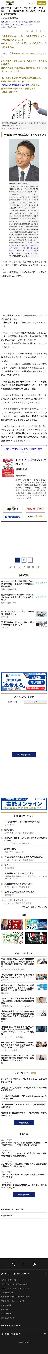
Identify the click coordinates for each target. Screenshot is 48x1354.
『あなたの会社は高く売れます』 (16, 84)
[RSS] (34, 1264)
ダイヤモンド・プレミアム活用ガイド (15, 1288)
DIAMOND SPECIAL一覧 (12, 1209)
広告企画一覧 (7, 1215)
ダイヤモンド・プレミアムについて (14, 1284)
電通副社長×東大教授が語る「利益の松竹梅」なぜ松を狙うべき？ (24, 1114)
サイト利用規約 (7, 1292)
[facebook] (24, 1264)
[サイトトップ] (10, 3)
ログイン (31, 3)
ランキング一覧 (24, 754)
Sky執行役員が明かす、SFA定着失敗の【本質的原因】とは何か (24, 1080)
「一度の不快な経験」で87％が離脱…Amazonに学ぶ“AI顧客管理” (24, 1097)
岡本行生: (20, 21)
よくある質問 (6, 1305)
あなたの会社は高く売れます (22, 24)
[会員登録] (41, 3)
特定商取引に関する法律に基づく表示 (15, 1296)
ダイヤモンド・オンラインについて (15, 1273)
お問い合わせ (6, 1313)
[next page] (30, 560)
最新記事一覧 (24, 1194)
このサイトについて (8, 1280)
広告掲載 (4, 1309)
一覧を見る (24, 1122)
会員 (35, 701)
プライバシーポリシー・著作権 (12, 1301)
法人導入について (7, 1318)
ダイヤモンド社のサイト (11, 1325)
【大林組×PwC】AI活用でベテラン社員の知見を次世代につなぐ (24, 1105)
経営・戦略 (5, 24)
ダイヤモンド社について (11, 1334)
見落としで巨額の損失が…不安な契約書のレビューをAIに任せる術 (24, 1088)
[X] (13, 1264)
